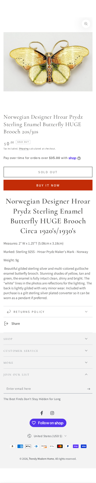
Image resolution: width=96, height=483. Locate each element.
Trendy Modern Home (41, 458)
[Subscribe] (90, 389)
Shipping (24, 148)
